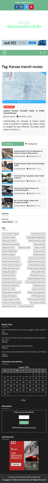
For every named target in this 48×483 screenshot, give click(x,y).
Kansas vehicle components (11, 292)
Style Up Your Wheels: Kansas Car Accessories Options (26, 189)
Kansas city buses (39, 254)
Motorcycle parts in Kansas (36, 299)
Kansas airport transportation (36, 237)
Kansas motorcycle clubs (37, 258)
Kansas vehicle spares (9, 296)
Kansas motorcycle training (36, 268)
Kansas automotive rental (37, 241)
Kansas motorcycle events (36, 261)
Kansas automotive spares (11, 244)
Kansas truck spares (39, 289)
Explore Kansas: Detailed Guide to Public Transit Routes (24, 111)
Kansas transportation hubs (36, 278)
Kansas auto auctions (9, 241)
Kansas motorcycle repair (37, 265)
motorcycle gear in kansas (11, 299)
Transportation (9, 107)
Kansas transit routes (9, 278)
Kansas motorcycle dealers (11, 261)
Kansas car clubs (40, 247)
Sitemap (36, 477)
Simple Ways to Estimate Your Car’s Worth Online (17, 346)
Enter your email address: (24, 420)
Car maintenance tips (38, 234)
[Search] (44, 52)
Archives (5, 219)
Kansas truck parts (39, 285)
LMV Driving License (38, 296)
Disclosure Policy (25, 477)
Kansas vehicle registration (36, 292)
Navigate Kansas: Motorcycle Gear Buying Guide (29, 165)
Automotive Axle (29, 427)
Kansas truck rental (8, 289)
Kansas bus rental (24, 247)
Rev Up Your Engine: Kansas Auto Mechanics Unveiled (26, 202)
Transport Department (26, 306)
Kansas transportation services (12, 282)
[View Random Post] (40, 52)
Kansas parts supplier (9, 272)
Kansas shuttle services (38, 275)
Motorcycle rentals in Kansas (11, 303)
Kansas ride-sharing (9, 275)
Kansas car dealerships (10, 251)
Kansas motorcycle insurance (12, 265)
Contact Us (12, 477)
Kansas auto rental (8, 247)
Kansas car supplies (9, 254)
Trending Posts (32, 144)
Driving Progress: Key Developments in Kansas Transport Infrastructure (28, 152)
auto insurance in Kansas (10, 234)
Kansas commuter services (11, 258)
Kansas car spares (39, 251)
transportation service (9, 306)
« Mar (23, 400)
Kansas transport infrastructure (35, 282)
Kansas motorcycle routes (11, 268)
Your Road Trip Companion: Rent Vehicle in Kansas (29, 177)
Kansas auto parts (39, 244)
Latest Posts (9, 144)
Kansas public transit (38, 272)
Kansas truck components (11, 285)
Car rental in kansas (9, 237)
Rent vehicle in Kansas (38, 303)
